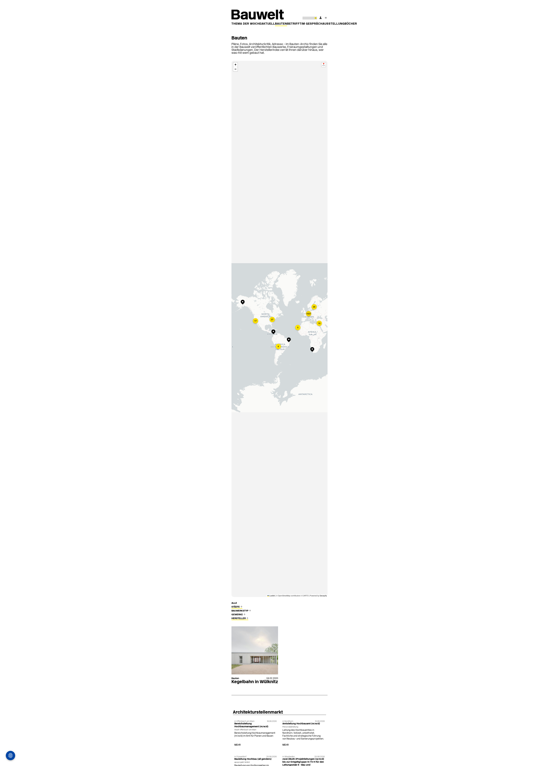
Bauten (281, 23)
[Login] (320, 18)
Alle (234, 603)
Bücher (351, 23)
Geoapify (323, 595)
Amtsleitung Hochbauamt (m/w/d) (301, 724)
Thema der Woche (246, 23)
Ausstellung (333, 23)
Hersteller (238, 618)
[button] (243, 302)
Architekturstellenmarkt (258, 712)
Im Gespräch (311, 23)
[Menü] (326, 18)
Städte (235, 607)
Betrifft (294, 23)
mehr (237, 745)
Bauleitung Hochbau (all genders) (252, 759)
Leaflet (272, 595)
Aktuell (268, 23)
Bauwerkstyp (240, 611)
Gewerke (237, 615)
